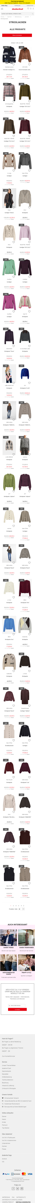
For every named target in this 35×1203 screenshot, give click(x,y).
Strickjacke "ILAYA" (25, 388)
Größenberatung (7, 1077)
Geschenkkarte (6, 1071)
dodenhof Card (6, 1068)
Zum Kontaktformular (8, 1056)
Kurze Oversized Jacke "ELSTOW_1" (25, 69)
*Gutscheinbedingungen (17, 1178)
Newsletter (5, 1074)
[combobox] (17, 14)
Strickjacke (9, 106)
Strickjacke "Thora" (9, 351)
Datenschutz (21, 1197)
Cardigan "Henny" (9, 212)
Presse (4, 1149)
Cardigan (9, 175)
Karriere (4, 1146)
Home (2, 17)
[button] (13, 64)
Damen (9, 17)
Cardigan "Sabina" (25, 711)
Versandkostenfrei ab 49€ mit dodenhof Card (18, 1101)
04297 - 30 (6, 1051)
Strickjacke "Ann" (25, 602)
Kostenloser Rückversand (12, 1104)
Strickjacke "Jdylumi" (9, 496)
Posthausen (17, 5)
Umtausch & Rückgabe (9, 1088)
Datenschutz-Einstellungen (12, 1200)
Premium (4, 1125)
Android (4, 1159)
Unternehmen (6, 1143)
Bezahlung (5, 1083)
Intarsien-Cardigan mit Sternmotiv (9, 69)
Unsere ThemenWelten (9, 1065)
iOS (3, 1161)
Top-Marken (5, 1128)
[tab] (17, 35)
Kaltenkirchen (30, 5)
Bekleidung (18, 17)
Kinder (4, 1122)
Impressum (6, 1197)
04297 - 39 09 (7, 1045)
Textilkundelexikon (7, 1080)
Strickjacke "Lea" (25, 782)
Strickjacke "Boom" (9, 568)
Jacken (27, 17)
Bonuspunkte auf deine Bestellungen (15, 1107)
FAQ (13, 1197)
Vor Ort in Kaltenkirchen (9, 1140)
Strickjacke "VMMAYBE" (25, 817)
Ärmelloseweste (9, 745)
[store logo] (14, 9)
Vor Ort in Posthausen (8, 1137)
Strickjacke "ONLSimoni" (9, 817)
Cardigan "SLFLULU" (25, 106)
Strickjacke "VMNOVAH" (9, 425)
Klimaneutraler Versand (12, 1098)
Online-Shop (4, 5)
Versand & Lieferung (8, 1085)
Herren (4, 1119)
